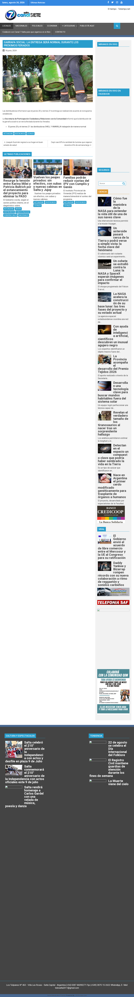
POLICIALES (37, 26)
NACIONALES (21, 26)
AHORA (18, 209)
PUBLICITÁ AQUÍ (87, 26)
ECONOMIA (52, 26)
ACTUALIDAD (8, 133)
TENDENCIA (96, 735)
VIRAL (102, 529)
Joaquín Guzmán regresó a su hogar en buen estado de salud (23, 143)
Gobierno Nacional (22, 212)
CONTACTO (60, 32)
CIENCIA (103, 191)
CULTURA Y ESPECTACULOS (20, 735)
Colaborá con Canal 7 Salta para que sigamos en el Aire (26, 32)
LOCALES (6, 26)
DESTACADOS (20, 133)
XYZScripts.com (81, 995)
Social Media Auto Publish (56, 995)
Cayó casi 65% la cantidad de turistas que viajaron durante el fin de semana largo (71, 143)
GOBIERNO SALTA (10, 215)
